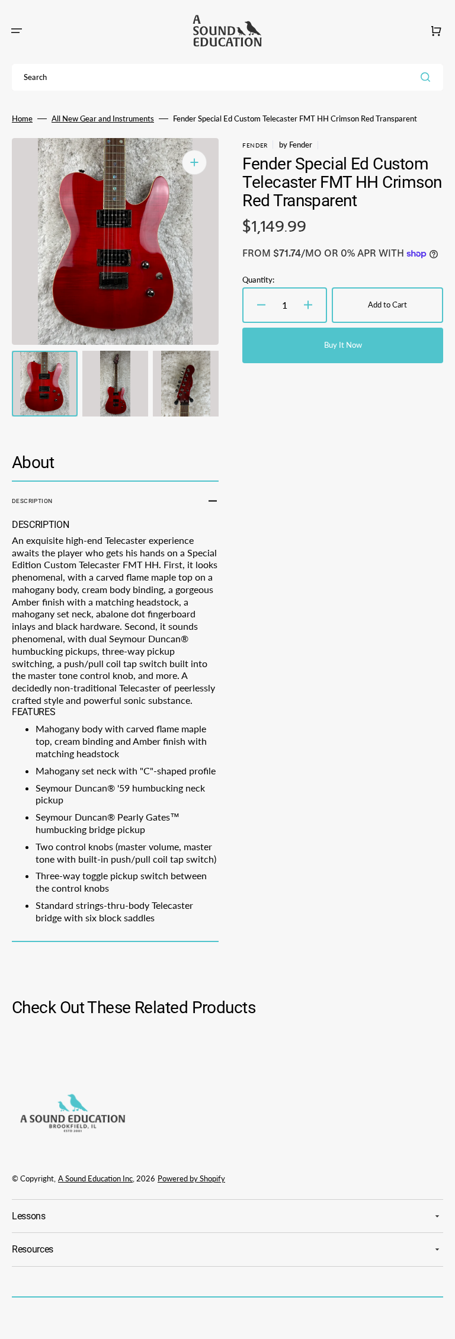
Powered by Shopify (191, 1178)
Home (22, 118)
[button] (17, 31)
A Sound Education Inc (95, 1178)
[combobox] (227, 77)
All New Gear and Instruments (103, 118)
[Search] (427, 77)
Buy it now (343, 345)
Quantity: (258, 279)
